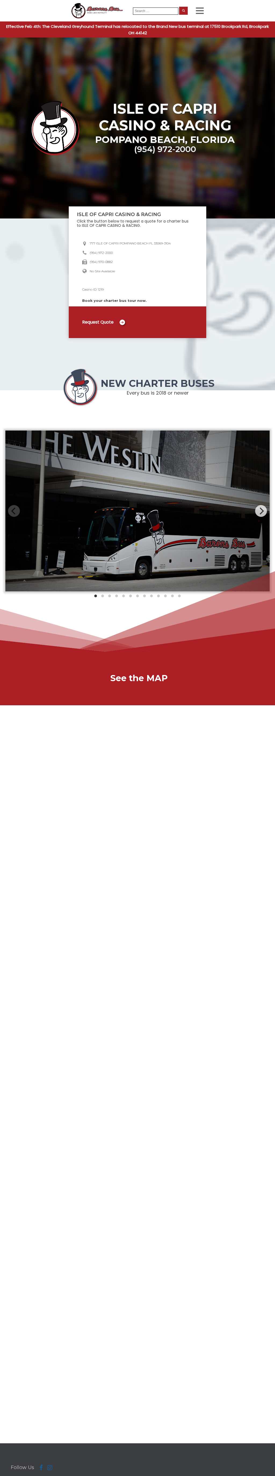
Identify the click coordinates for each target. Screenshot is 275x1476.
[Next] (261, 511)
